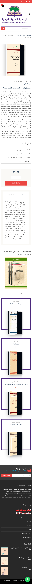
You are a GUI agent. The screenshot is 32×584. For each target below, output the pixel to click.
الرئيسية (29, 35)
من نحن (29, 521)
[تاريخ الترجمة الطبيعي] (4, 571)
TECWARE (16, 582)
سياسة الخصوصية (26, 533)
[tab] (21, 195)
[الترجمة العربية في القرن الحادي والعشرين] (4, 551)
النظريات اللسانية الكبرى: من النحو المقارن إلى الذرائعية (16, 384)
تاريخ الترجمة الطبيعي (26, 567)
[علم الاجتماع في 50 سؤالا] (4, 561)
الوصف (21, 195)
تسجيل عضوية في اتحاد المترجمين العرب (21, 517)
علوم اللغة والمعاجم (20, 35)
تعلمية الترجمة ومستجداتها (16, 304)
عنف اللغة (16, 344)
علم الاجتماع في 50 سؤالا (25, 558)
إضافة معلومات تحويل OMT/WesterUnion (23, 511)
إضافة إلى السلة (16, 183)
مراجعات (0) (11, 195)
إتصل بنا (29, 525)
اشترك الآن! (6, 475)
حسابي (29, 529)
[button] (27, 579)
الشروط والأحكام (27, 537)
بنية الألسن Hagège (16, 424)
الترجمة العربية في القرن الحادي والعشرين (21, 548)
